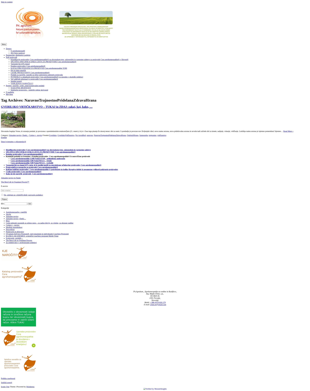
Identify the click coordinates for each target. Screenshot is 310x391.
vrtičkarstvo (161, 135)
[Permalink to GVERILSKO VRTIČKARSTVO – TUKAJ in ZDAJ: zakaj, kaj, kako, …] (13, 127)
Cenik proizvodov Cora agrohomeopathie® (23, 172)
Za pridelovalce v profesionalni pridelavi (21, 243)
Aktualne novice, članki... (18, 135)
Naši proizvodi (11, 57)
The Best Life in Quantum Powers (19, 240)
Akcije (8, 214)
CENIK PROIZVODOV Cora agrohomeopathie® (30, 73)
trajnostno (152, 135)
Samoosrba (143, 135)
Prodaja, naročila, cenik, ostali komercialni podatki (25, 86)
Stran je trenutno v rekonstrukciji (13, 142)
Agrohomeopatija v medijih (16, 212)
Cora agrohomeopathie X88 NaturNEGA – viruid (31, 161)
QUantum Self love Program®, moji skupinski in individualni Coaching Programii (37, 234)
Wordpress (30, 387)
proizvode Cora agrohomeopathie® (38, 174)
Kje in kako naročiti (18, 70)
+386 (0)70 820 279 (158, 302)
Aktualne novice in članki (11, 178)
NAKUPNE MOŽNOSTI (21, 88)
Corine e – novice (12, 225)
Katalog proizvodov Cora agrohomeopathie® (28, 66)
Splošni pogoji (16, 81)
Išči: (2, 204)
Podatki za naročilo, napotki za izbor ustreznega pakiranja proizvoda (37, 75)
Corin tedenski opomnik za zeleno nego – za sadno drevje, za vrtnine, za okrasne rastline (39, 223)
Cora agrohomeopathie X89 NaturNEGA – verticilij (32, 163)
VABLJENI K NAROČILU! (22, 83)
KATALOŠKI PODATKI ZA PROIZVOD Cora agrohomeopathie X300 (39, 68)
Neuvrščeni (10, 230)
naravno (90, 135)
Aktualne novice (12, 216)
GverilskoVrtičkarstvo (66, 135)
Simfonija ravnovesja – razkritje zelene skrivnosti (29, 90)
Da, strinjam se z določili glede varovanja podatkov (23, 195)
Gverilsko (53, 135)
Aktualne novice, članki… (16, 219)
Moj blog (9, 94)
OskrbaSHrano (132, 135)
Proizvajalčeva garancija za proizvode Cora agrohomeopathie (31, 167)
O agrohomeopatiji (18, 51)
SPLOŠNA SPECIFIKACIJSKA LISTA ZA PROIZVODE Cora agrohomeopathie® (43, 62)
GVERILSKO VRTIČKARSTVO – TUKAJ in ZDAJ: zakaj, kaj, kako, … (47, 106)
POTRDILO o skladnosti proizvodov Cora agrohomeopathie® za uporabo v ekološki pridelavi (47, 77)
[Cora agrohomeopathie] (63, 42)
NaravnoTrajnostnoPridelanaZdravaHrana (110, 135)
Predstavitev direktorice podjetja (18, 55)
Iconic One (5, 387)
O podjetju (10, 92)
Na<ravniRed (80, 135)
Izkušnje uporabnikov (14, 227)
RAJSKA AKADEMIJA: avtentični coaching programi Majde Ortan (32, 236)
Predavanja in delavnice (15, 232)
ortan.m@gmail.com (158, 305)
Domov (9, 49)
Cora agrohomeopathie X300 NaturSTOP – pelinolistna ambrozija (38, 159)
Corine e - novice (35, 135)
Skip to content (6, 2)
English (4, 137)
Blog (8, 221)
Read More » (288, 131)
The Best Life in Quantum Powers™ (15, 182)
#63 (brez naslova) (18, 53)
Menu (4, 44)
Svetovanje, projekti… (14, 238)
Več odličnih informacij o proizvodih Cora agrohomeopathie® (34, 79)
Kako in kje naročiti (14, 174)
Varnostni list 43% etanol (20, 64)
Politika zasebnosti (8, 378)
